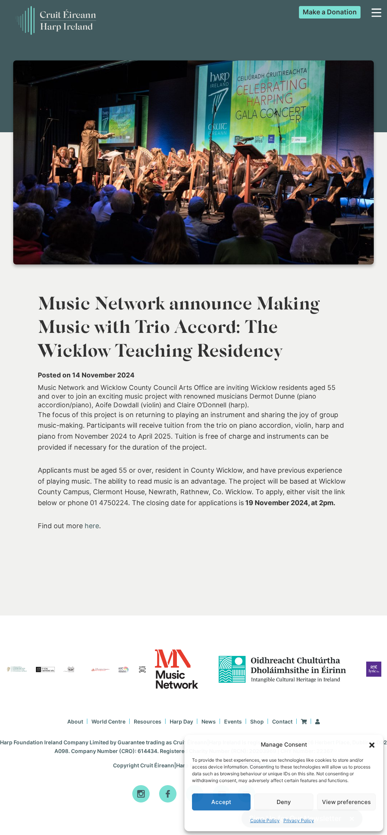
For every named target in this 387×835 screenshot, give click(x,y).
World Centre (108, 721)
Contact (282, 721)
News (208, 721)
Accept (221, 802)
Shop (257, 721)
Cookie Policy (265, 820)
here (92, 526)
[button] (372, 745)
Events (233, 721)
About (75, 721)
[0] (304, 721)
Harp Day (181, 721)
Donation (330, 12)
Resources (147, 721)
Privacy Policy (298, 820)
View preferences (346, 802)
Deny (284, 802)
